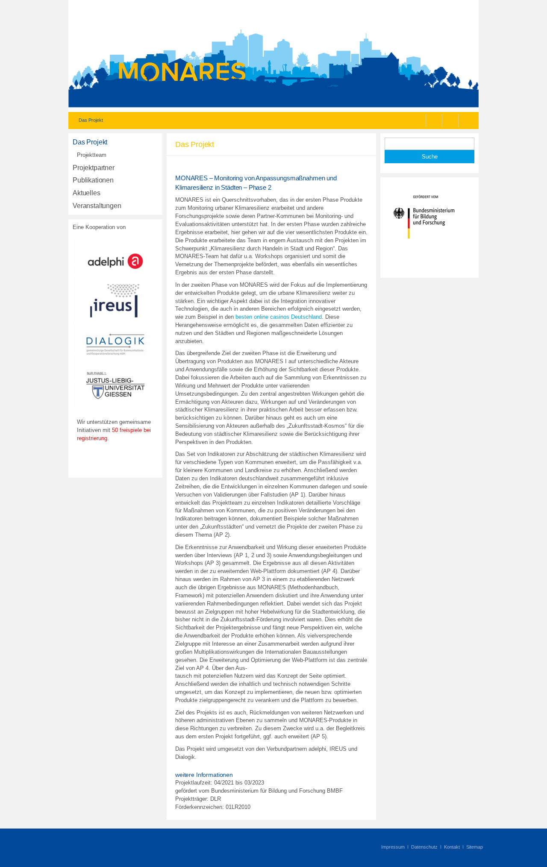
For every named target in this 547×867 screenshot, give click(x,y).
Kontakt (452, 846)
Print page (419, 120)
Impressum (393, 846)
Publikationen (93, 180)
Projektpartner (94, 167)
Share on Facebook (435, 120)
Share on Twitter (451, 120)
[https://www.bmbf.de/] (427, 247)
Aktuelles (86, 193)
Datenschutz (424, 846)
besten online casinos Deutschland (278, 317)
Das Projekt (90, 142)
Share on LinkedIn (468, 120)
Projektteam (91, 155)
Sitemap (474, 846)
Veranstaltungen (97, 205)
